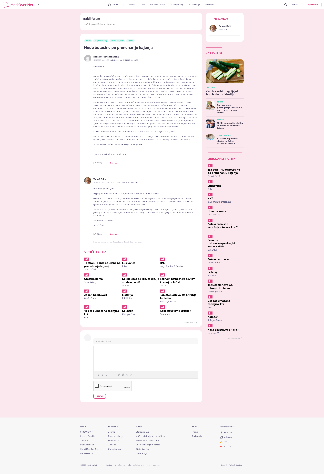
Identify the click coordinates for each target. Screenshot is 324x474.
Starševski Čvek (143, 431)
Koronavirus (113, 440)
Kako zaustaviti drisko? (175, 311)
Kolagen (127, 311)
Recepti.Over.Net (88, 436)
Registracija (312, 4)
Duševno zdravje (157, 4)
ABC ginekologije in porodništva (150, 436)
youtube (227, 446)
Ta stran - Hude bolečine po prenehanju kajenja (102, 264)
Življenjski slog (176, 4)
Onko (143, 4)
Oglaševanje (120, 465)
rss (225, 441)
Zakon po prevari (95, 295)
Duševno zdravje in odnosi (148, 444)
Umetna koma (93, 279)
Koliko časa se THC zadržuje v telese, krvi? (140, 280)
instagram (228, 436)
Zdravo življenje (117, 40)
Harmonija (209, 4)
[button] (98, 374)
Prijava (295, 4)
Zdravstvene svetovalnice (147, 440)
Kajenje (130, 40)
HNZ (162, 263)
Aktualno (112, 444)
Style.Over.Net (86, 431)
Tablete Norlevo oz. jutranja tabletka (178, 296)
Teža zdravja (194, 4)
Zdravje (132, 4)
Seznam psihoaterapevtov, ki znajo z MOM (177, 280)
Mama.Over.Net (87, 453)
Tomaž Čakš (99, 179)
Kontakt (109, 465)
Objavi (100, 396)
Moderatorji (141, 453)
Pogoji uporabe (153, 465)
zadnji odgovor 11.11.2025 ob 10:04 (124, 182)
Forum (115, 4)
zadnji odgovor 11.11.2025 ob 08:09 (124, 60)
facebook (227, 432)
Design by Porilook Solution (231, 465)
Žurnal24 (84, 440)
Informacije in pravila (136, 465)
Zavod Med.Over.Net (89, 448)
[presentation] (98, 374)
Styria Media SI (87, 444)
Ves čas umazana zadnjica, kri (101, 312)
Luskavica (128, 263)
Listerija (127, 295)
